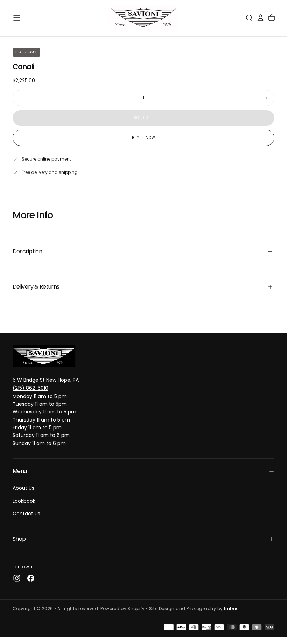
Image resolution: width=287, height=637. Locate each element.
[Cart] (271, 17)
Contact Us (26, 513)
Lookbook (24, 500)
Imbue (231, 608)
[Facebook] (31, 578)
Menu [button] (20, 471)
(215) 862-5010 (30, 387)
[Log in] (260, 17)
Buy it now (143, 137)
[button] (17, 18)
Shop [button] (19, 539)
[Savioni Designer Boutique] (44, 356)
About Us (23, 487)
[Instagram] (17, 578)
